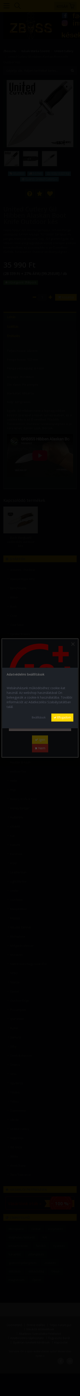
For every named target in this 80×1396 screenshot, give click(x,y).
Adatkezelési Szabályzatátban (49, 702)
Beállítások (39, 717)
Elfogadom (63, 717)
